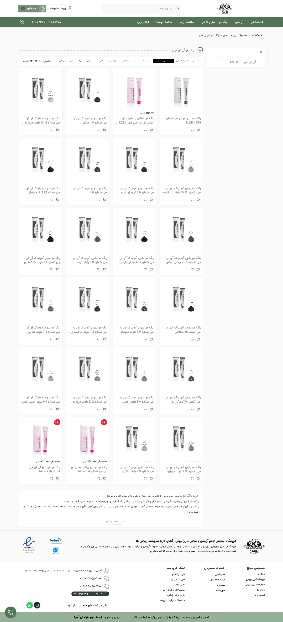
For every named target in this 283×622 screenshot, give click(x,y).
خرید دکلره (179, 584)
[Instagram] (37, 605)
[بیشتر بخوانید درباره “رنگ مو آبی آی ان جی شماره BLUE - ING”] (198, 130)
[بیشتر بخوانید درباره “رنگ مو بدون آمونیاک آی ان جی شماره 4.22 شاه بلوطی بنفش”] (57, 200)
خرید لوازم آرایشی (176, 595)
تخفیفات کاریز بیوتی (255, 584)
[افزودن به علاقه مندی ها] (192, 339)
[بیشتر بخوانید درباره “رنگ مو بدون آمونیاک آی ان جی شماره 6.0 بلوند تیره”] (104, 270)
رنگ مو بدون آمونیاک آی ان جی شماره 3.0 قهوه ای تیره (137, 190)
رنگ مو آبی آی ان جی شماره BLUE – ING (183, 120)
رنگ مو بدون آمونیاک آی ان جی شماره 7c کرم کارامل (183, 399)
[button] (151, 130)
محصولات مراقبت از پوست (172, 600)
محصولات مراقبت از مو (174, 590)
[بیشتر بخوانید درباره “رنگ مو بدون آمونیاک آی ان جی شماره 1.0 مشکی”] (104, 130)
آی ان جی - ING (242, 62)
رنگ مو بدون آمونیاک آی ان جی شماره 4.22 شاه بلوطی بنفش (43, 192)
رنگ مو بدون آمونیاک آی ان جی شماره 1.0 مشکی (90, 120)
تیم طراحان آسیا (84, 617)
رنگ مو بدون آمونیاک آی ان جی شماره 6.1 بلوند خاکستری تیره (42, 262)
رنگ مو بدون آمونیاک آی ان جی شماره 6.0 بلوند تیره (90, 260)
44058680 (91, 578)
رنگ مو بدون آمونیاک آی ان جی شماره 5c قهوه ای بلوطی (136, 260)
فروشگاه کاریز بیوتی (255, 579)
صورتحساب (220, 590)
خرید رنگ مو (191, 495)
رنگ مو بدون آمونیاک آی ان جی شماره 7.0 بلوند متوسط (137, 329)
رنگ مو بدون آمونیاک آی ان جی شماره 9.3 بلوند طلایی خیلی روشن (137, 471)
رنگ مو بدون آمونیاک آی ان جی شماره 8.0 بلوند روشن (137, 399)
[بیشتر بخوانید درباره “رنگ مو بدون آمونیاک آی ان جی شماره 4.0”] (104, 200)
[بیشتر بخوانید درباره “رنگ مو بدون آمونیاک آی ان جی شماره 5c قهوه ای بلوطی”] (151, 270)
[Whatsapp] (29, 605)
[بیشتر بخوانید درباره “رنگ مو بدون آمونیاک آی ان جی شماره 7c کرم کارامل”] (198, 409)
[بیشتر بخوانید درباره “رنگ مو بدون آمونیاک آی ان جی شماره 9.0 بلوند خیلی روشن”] (57, 409)
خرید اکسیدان (178, 579)
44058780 (91, 586)
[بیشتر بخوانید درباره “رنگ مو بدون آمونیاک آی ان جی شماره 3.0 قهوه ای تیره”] (151, 200)
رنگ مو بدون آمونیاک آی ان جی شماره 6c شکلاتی (183, 329)
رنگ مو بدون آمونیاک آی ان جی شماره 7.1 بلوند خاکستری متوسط (89, 332)
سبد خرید (221, 585)
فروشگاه (257, 35)
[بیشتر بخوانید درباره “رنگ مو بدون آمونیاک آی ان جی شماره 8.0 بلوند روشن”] (151, 409)
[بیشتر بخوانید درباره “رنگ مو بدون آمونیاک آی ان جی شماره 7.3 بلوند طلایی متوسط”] (57, 339)
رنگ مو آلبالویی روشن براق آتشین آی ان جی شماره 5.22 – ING (135, 122)
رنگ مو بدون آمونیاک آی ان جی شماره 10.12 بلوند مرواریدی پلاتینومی (41, 122)
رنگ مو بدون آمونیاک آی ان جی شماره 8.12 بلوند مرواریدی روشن (88, 401)
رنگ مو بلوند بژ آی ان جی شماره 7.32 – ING (44, 469)
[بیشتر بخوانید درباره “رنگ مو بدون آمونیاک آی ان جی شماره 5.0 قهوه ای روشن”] (198, 270)
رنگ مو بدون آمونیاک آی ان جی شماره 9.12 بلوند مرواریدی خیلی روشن (182, 471)
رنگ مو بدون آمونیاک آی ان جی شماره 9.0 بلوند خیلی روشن (40, 399)
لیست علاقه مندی (217, 580)
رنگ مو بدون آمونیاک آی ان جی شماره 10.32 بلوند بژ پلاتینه (181, 190)
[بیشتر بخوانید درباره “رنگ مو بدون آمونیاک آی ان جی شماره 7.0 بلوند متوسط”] (151, 339)
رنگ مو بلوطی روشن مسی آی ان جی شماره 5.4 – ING (89, 469)
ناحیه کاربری (220, 574)
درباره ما (261, 590)
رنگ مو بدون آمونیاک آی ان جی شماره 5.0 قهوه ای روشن (183, 260)
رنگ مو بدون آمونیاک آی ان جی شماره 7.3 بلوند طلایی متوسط (43, 332)
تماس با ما (260, 595)
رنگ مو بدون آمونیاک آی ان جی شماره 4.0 (90, 190)
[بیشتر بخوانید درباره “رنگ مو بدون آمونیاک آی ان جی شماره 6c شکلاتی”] (198, 339)
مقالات (261, 574)
